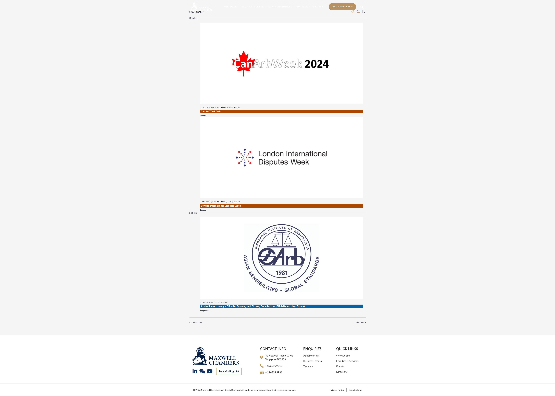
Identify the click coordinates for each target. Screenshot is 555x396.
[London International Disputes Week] (281, 157)
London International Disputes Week (221, 205)
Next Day (360, 322)
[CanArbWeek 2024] (281, 63)
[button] (229, 371)
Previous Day (197, 322)
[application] (238, 6)
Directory (317, 6)
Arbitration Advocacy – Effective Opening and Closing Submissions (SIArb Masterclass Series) (253, 306)
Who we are (230, 6)
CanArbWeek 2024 (211, 111)
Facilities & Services (252, 6)
